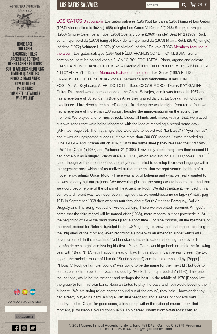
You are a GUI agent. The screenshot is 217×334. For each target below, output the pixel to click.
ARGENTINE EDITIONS (24, 59)
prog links (25, 88)
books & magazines (25, 79)
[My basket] (193, 5)
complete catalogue (25, 94)
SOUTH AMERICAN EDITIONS (25, 69)
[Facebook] (16, 330)
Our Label (25, 49)
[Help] (205, 5)
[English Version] (17, 294)
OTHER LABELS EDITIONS (25, 64)
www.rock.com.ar (181, 310)
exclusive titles (25, 54)
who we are (25, 98)
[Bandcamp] (34, 330)
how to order (25, 84)
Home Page (25, 44)
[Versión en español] (25, 294)
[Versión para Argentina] (32, 294)
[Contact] (199, 5)
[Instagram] (25, 330)
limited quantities (25, 74)
